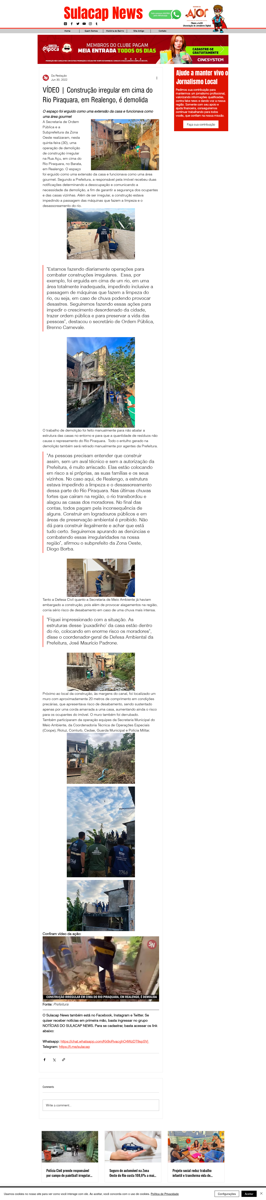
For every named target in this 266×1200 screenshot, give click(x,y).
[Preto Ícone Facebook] (72, 24)
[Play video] (101, 969)
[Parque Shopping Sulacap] (135, 58)
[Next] (222, 49)
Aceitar (249, 1194)
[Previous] (44, 49)
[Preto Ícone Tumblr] (97, 24)
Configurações (227, 1194)
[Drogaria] (140, 58)
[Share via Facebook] (44, 1059)
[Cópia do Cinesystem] (125, 58)
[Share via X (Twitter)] (54, 1059)
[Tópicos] (65, 24)
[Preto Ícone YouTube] (84, 24)
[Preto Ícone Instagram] (90, 24)
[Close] (261, 1194)
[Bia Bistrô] (130, 59)
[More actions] (156, 77)
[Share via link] (63, 1059)
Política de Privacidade (165, 1194)
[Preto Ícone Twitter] (78, 24)
